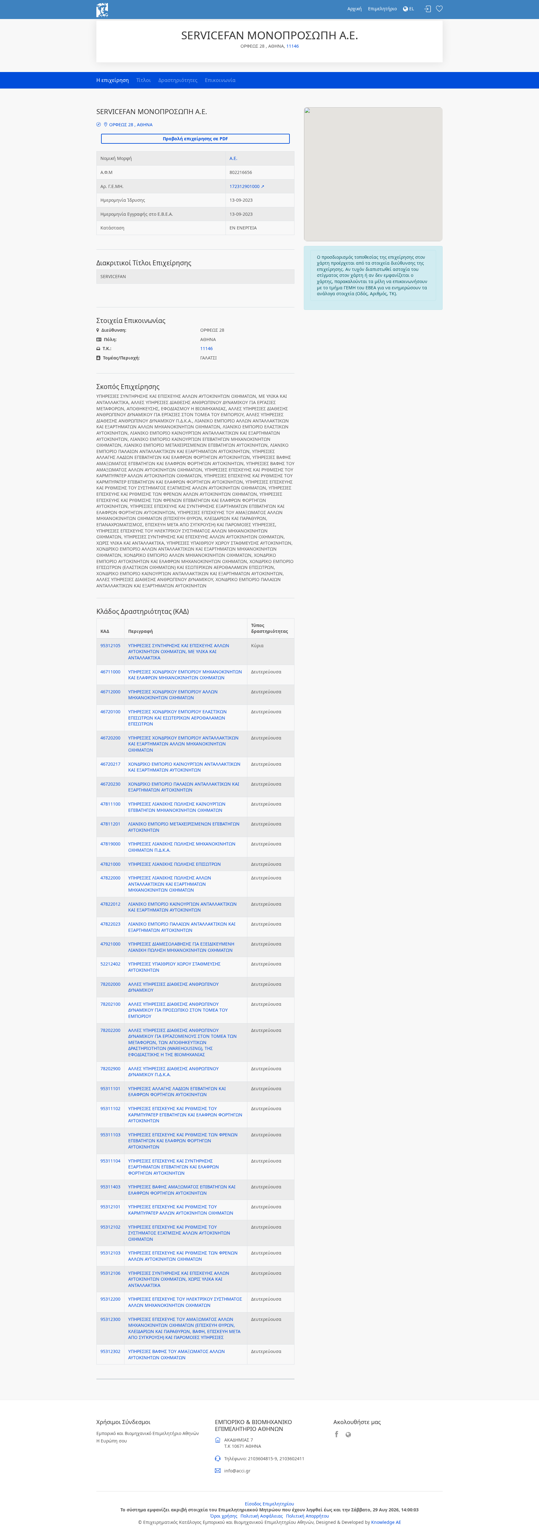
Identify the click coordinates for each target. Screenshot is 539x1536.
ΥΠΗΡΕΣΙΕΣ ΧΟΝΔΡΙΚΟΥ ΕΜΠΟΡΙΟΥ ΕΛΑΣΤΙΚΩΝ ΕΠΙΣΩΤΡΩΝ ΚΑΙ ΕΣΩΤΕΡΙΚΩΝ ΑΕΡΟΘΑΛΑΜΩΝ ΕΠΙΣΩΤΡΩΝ (177, 718)
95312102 (110, 1227)
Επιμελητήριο (382, 9)
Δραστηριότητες (177, 80)
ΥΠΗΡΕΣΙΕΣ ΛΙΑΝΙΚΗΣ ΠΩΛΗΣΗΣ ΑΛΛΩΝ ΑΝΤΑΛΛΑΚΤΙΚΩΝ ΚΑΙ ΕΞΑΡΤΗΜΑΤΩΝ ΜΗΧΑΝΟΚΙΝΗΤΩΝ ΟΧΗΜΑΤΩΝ (169, 884)
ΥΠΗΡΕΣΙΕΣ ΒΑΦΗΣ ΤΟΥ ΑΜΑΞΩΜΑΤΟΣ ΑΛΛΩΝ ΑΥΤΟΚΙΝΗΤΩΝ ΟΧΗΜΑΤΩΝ (176, 1354)
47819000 (110, 844)
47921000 (110, 944)
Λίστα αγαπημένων (439, 9)
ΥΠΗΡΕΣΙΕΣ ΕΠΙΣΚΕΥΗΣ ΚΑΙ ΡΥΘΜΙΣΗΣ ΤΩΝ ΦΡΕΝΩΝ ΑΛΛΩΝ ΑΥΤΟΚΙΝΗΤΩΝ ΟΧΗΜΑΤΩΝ (183, 1256)
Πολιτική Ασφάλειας (261, 1516)
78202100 (110, 1004)
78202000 (110, 984)
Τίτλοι (143, 80)
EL (411, 9)
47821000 (110, 864)
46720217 (110, 764)
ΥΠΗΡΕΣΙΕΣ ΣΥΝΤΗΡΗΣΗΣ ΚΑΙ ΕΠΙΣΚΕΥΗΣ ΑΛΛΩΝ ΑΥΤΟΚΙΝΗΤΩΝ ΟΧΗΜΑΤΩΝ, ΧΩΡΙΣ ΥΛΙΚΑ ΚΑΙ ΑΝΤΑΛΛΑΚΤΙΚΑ (178, 1279)
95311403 (110, 1187)
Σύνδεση (427, 9)
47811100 (110, 804)
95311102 (110, 1108)
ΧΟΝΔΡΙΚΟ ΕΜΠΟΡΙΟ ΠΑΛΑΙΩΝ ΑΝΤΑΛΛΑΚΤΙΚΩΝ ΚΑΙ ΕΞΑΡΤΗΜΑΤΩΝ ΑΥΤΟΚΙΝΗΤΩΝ (183, 787)
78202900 (110, 1068)
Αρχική (354, 9)
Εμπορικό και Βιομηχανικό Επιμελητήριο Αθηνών (147, 1433)
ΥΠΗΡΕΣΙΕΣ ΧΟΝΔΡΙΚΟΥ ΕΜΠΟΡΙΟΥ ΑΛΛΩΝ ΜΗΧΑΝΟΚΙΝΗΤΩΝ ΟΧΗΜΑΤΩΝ (173, 695)
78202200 (110, 1030)
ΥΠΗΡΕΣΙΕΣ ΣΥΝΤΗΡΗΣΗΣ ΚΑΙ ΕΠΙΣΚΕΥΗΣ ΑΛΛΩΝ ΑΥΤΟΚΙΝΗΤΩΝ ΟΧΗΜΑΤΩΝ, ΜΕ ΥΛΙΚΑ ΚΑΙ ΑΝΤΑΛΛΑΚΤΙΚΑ (178, 652)
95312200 (110, 1299)
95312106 (110, 1273)
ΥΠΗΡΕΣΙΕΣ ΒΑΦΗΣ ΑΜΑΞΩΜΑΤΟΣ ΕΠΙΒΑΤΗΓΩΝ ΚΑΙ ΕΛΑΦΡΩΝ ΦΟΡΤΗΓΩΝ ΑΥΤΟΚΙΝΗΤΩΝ (182, 1190)
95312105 (110, 645)
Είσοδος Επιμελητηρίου (269, 1504)
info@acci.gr (237, 1471)
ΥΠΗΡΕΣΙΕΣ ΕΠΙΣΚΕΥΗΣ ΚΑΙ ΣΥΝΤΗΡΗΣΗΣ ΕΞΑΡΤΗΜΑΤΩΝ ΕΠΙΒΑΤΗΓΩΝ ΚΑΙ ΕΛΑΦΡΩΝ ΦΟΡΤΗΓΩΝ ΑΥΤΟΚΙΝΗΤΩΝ (173, 1167)
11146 (292, 46)
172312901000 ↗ (247, 186)
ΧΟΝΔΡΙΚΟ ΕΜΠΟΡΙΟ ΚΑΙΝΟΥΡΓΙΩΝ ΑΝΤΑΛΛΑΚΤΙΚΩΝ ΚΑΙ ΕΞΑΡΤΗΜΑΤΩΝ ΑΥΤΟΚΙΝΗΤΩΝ (184, 767)
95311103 (110, 1135)
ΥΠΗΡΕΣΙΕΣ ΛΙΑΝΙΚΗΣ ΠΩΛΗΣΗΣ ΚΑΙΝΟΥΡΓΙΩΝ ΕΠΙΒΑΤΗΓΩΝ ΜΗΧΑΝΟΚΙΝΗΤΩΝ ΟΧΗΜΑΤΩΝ (177, 807)
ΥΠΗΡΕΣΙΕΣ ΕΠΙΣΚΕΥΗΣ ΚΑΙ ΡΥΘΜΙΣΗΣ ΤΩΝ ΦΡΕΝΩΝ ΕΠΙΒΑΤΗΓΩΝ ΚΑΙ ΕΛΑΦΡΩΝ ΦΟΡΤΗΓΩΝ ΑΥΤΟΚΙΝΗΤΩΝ (183, 1141)
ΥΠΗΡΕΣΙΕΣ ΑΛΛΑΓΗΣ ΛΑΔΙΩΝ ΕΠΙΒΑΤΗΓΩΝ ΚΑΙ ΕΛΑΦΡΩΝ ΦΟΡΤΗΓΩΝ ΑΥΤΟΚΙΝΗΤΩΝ (177, 1092)
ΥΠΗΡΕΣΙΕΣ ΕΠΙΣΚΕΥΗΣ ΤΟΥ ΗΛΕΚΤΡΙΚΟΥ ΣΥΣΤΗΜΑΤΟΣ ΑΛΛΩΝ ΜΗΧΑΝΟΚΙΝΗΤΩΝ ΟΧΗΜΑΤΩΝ (185, 1302)
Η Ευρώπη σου (111, 1441)
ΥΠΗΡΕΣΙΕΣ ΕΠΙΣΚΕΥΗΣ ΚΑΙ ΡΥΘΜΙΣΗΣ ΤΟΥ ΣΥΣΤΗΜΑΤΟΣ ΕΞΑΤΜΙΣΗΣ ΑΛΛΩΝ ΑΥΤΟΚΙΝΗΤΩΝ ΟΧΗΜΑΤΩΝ (179, 1233)
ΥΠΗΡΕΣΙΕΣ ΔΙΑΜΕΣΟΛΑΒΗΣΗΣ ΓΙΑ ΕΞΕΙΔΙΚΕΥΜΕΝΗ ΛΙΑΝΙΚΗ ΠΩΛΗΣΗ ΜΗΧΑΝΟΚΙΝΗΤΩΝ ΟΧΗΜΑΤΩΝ (181, 947)
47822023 (110, 924)
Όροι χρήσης (223, 1516)
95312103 (110, 1253)
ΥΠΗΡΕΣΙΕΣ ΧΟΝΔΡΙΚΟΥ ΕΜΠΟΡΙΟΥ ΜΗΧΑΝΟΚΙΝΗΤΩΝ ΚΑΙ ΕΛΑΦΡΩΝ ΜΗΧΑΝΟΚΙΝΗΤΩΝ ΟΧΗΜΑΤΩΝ (185, 675)
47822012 (110, 904)
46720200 (110, 738)
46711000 (110, 672)
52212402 (110, 964)
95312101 (110, 1207)
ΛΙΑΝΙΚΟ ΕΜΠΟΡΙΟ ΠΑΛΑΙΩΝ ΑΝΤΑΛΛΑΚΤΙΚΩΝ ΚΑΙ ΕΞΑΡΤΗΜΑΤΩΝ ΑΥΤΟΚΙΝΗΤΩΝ (182, 927)
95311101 (110, 1088)
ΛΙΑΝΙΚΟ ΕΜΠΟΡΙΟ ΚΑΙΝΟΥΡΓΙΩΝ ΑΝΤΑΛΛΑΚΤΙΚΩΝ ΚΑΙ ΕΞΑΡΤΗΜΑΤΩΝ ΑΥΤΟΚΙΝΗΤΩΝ (182, 907)
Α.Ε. (233, 158)
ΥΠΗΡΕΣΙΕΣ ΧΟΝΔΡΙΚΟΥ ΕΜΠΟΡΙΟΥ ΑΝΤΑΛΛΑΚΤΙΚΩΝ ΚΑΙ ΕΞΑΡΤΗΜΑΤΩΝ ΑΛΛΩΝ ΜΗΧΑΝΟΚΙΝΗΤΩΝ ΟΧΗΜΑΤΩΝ (183, 744)
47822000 (110, 878)
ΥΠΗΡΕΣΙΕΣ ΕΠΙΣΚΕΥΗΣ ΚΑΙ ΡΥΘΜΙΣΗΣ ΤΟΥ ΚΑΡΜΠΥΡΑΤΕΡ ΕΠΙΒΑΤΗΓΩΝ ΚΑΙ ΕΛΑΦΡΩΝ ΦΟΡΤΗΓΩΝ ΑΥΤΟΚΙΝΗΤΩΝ (185, 1114)
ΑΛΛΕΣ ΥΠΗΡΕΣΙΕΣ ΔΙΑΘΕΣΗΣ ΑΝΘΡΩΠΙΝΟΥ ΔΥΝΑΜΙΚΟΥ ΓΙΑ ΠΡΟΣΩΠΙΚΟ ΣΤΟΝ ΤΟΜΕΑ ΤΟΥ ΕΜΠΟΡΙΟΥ (178, 1010)
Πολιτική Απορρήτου (307, 1516)
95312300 (110, 1319)
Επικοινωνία (220, 80)
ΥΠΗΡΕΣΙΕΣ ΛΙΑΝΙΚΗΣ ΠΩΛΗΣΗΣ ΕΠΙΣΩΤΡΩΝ (174, 864)
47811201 (110, 824)
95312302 (110, 1351)
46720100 (110, 712)
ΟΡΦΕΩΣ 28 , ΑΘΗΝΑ (130, 124)
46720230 (110, 784)
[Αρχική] (102, 9)
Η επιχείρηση (112, 80)
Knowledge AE (386, 1522)
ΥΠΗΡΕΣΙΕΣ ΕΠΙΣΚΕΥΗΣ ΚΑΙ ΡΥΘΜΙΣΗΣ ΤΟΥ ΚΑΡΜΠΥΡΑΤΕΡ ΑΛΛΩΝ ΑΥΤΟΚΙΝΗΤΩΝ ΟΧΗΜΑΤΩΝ (180, 1210)
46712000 (110, 692)
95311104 (110, 1161)
